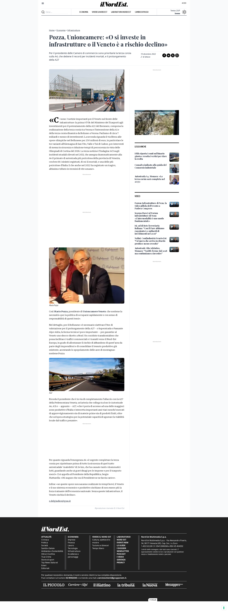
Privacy (121, 562)
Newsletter (123, 551)
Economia (83, 12)
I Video (120, 557)
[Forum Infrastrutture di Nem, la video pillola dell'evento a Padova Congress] (174, 204)
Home (52, 30)
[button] (157, 122)
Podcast (121, 554)
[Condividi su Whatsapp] (177, 55)
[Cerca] (43, 12)
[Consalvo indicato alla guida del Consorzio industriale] (174, 168)
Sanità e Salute (48, 548)
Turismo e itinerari (100, 545)
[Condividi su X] (173, 55)
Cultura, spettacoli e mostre (101, 541)
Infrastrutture (73, 30)
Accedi (184, 3)
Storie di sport (47, 559)
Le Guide (121, 545)
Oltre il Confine (48, 554)
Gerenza (121, 559)
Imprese (71, 539)
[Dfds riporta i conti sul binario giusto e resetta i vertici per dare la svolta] (174, 157)
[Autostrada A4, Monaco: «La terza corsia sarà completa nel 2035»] (174, 180)
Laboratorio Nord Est (121, 12)
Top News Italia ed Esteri (49, 564)
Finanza (71, 542)
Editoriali (45, 568)
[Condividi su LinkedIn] (168, 55)
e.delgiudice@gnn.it (60, 501)
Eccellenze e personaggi (73, 555)
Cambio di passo (142, 12)
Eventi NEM (122, 542)
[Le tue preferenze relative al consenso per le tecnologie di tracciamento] (224, 608)
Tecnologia (73, 548)
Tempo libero (98, 548)
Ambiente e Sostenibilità (52, 551)
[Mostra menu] (42, 3)
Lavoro (71, 545)
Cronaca (45, 539)
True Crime (46, 557)
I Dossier (121, 548)
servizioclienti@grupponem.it (112, 578)
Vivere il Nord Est (99, 12)
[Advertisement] (114, 21)
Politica (44, 542)
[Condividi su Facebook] (164, 55)
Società (44, 545)
